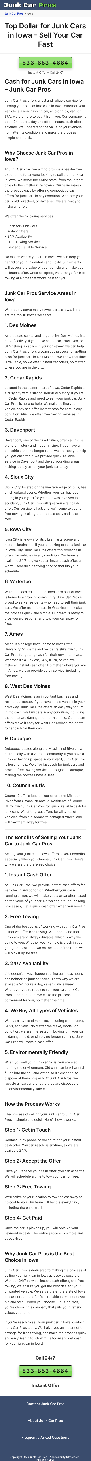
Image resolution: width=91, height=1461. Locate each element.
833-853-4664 (45, 62)
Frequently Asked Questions (45, 1437)
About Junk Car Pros (45, 1420)
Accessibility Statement (64, 1457)
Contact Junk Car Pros (45, 1404)
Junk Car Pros (13, 13)
